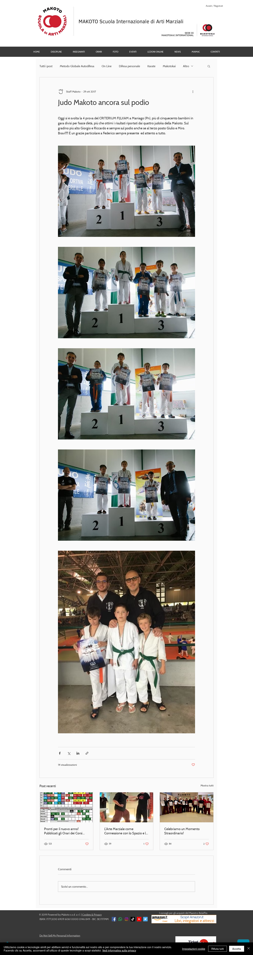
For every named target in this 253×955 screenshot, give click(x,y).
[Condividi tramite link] (87, 753)
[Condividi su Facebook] (59, 753)
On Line (106, 66)
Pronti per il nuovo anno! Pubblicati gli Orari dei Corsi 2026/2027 (63, 831)
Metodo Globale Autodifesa (77, 66)
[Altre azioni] (193, 91)
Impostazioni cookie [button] (193, 949)
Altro (186, 66)
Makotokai (169, 66)
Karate (151, 66)
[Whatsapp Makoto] (120, 919)
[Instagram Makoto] (126, 919)
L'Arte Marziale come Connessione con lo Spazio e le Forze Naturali (125, 831)
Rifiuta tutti (217, 949)
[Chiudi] (248, 948)
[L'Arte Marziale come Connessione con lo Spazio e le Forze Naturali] (126, 807)
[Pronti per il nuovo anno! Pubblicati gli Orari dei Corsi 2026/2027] (66, 807)
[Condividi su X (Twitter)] (69, 753)
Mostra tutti (207, 785)
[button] (115, 51)
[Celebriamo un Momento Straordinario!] (186, 807)
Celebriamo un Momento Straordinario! (182, 831)
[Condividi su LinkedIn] (78, 753)
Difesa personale (129, 66)
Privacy (98, 914)
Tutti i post (45, 66)
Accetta (236, 949)
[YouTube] (139, 919)
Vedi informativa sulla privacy (119, 950)
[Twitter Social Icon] (145, 919)
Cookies (86, 914)
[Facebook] (114, 919)
